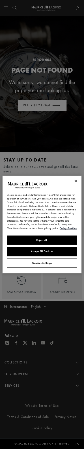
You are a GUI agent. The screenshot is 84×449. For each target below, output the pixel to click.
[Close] (76, 181)
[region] (42, 224)
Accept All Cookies (42, 251)
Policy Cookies (68, 228)
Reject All (42, 239)
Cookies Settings (42, 262)
